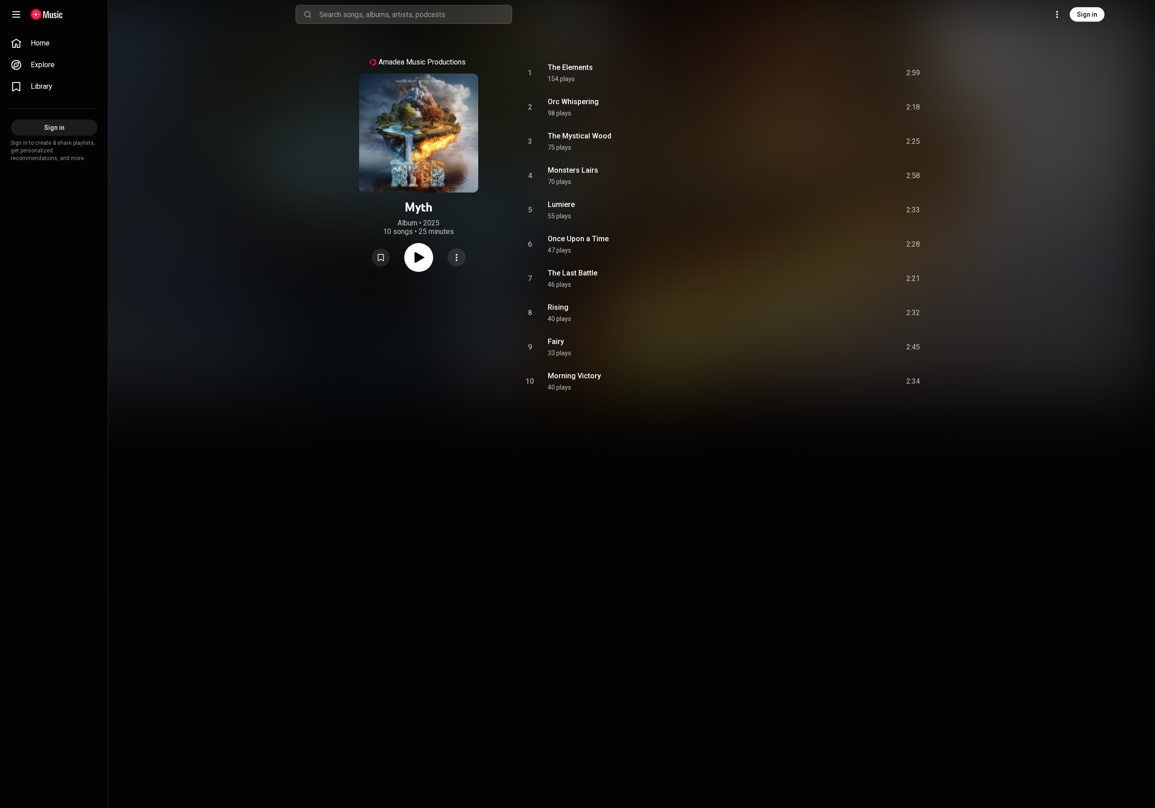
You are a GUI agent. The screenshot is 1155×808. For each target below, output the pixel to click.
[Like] (845, 73)
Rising (558, 307)
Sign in (1087, 14)
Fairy (556, 341)
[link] (54, 43)
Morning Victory (574, 376)
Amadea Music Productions (422, 62)
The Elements (570, 67)
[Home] (47, 14)
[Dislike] (862, 73)
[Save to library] (380, 257)
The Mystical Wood (579, 136)
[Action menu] (457, 257)
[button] (381, 257)
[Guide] (16, 14)
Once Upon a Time (578, 238)
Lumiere (561, 204)
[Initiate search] (307, 14)
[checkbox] (913, 73)
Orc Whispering (573, 101)
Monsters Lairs (573, 170)
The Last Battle (572, 273)
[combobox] (415, 14)
